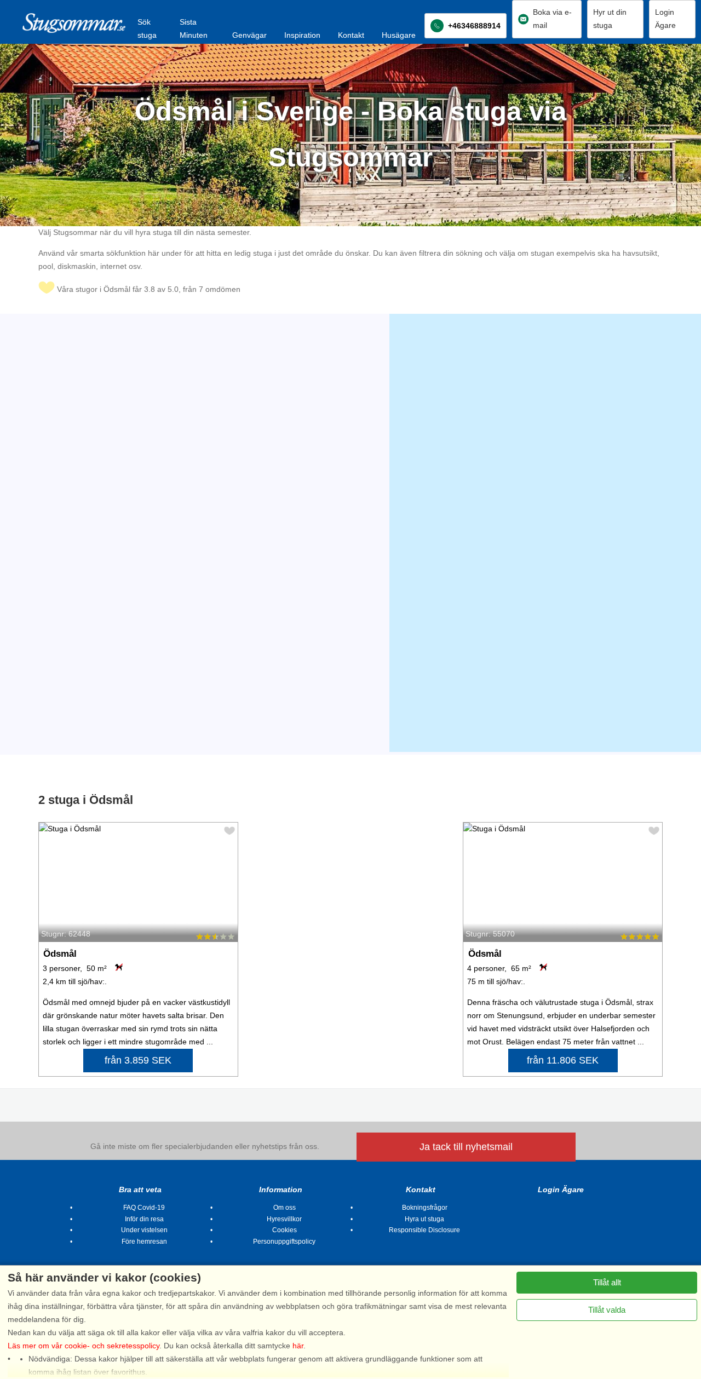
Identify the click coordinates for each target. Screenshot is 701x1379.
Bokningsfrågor (424, 1207)
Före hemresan (144, 1241)
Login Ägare (561, 1189)
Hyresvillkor (284, 1219)
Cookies (284, 1230)
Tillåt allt (607, 1282)
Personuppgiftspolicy (284, 1241)
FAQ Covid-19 (144, 1207)
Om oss (284, 1207)
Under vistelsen (144, 1230)
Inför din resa (144, 1219)
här (297, 1345)
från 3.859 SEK (138, 1060)
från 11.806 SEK (563, 1060)
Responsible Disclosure (424, 1230)
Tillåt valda (606, 1309)
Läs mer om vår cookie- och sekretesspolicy (83, 1345)
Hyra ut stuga (424, 1219)
